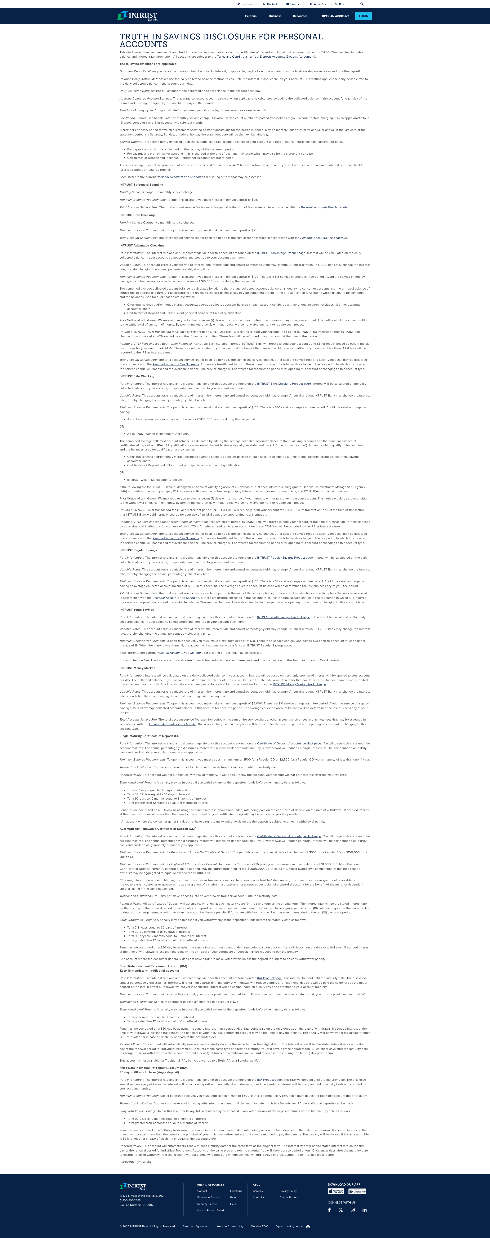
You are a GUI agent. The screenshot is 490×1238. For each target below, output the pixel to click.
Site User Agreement (196, 1226)
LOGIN (363, 16)
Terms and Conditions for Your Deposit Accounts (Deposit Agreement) (266, 56)
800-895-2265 (131, 1200)
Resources (300, 16)
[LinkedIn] (365, 1210)
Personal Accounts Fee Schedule (180, 177)
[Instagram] (353, 1210)
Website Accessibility (230, 1226)
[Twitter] (340, 1210)
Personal (251, 16)
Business (275, 16)
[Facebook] (329, 1210)
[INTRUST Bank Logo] (137, 16)
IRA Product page (269, 978)
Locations (248, 4)
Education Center (208, 1197)
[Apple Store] (336, 1191)
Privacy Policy (288, 1191)
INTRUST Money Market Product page (299, 684)
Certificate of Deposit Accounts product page (289, 743)
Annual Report (289, 1197)
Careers (295, 4)
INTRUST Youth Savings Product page (283, 617)
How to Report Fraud (210, 1210)
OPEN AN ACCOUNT (335, 16)
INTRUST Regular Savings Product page (285, 557)
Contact (272, 4)
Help (233, 1204)
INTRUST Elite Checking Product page (284, 383)
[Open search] (358, 4)
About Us (320, 4)
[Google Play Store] (357, 1191)
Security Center (207, 1204)
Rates (342, 4)
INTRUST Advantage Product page (281, 253)
